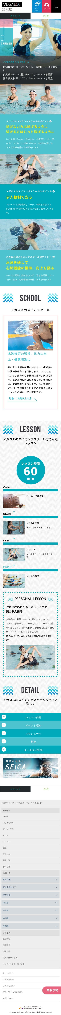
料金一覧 (6, 860)
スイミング (15, 16)
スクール (6, 841)
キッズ (5, 835)
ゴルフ (46, 16)
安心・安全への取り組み (13, 992)
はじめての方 (8, 823)
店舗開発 (6, 945)
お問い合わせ (8, 998)
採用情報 (6, 951)
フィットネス (8, 829)
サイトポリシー (9, 973)
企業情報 (6, 939)
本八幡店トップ (23, 803)
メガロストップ (7, 803)
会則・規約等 (8, 979)
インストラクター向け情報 (13, 964)
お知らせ (6, 867)
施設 (5, 848)
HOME (5, 816)
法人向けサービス (10, 958)
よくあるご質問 (9, 986)
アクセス (6, 854)
